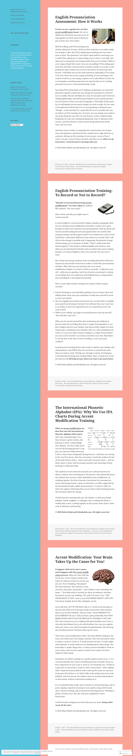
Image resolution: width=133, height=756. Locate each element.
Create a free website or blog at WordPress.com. (72, 749)
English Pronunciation (103, 381)
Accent (95, 531)
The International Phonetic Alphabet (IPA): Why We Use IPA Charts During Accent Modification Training (83, 414)
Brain (91, 730)
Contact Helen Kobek (17, 19)
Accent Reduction (91, 164)
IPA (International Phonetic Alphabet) (77, 531)
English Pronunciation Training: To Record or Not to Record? (83, 192)
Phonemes (79, 169)
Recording (58, 383)
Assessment (102, 164)
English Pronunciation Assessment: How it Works (78, 19)
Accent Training (97, 383)
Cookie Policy (37, 753)
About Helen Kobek (17, 15)
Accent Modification (78, 164)
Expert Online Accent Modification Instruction (18, 10)
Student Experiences (17, 23)
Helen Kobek (70, 167)
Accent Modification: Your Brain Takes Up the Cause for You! (83, 559)
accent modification (64, 32)
